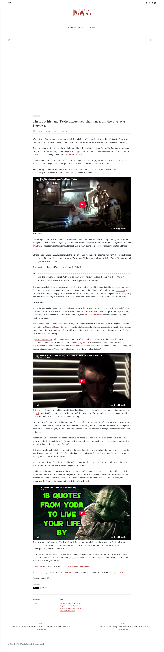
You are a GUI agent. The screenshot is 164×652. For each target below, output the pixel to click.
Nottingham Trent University (80, 566)
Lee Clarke (39, 131)
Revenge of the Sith (81, 342)
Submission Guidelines (75, 27)
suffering (68, 608)
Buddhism (109, 160)
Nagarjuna (120, 290)
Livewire (36, 116)
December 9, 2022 (51, 131)
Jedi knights (70, 606)
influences (62, 160)
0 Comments (63, 131)
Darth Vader (71, 603)
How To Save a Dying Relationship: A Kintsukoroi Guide (123, 626)
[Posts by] (34, 131)
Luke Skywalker (115, 239)
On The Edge (91, 27)
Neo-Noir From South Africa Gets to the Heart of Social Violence (41, 626)
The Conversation (67, 572)
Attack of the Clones (93, 314)
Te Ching (36, 267)
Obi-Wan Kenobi (76, 239)
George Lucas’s (44, 139)
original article (118, 572)
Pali (37, 413)
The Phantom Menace (51, 327)
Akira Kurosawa (75, 154)
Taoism (121, 160)
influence (39, 246)
